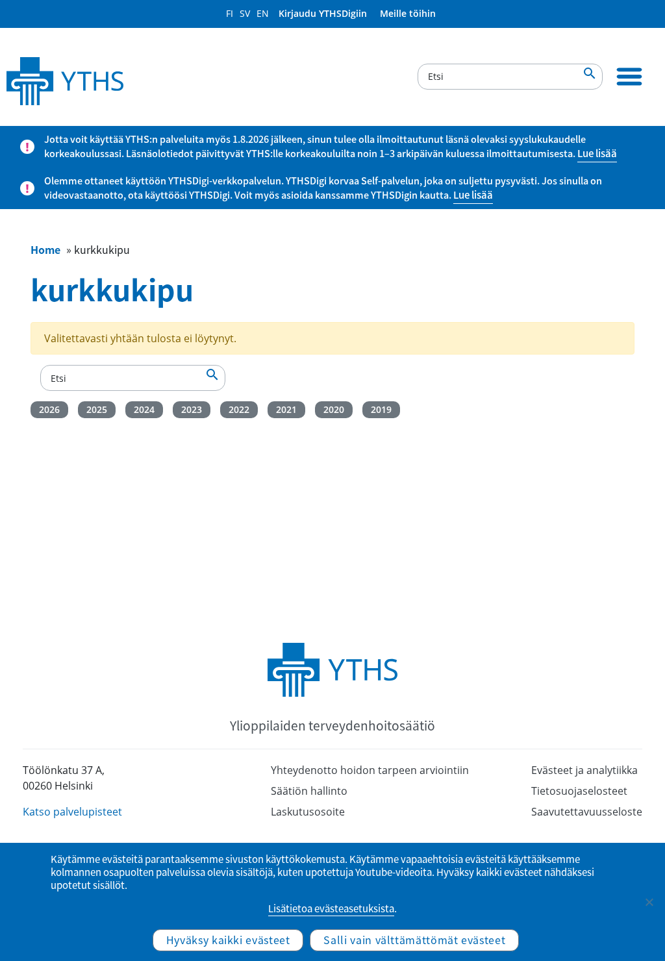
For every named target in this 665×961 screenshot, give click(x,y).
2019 (381, 409)
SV (245, 13)
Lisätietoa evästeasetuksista (331, 908)
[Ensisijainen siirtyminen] (629, 77)
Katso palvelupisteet (72, 812)
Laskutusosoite (308, 812)
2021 (286, 409)
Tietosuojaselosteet (579, 791)
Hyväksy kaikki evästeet (228, 939)
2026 (49, 409)
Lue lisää (597, 153)
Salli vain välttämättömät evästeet (414, 939)
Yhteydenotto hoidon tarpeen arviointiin (370, 770)
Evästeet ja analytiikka (584, 770)
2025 (96, 409)
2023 (191, 409)
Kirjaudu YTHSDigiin (323, 13)
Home (45, 249)
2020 (333, 409)
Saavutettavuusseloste (586, 812)
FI (229, 13)
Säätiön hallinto (309, 791)
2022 (239, 409)
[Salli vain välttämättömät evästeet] (648, 901)
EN (263, 13)
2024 (144, 409)
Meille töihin (408, 13)
